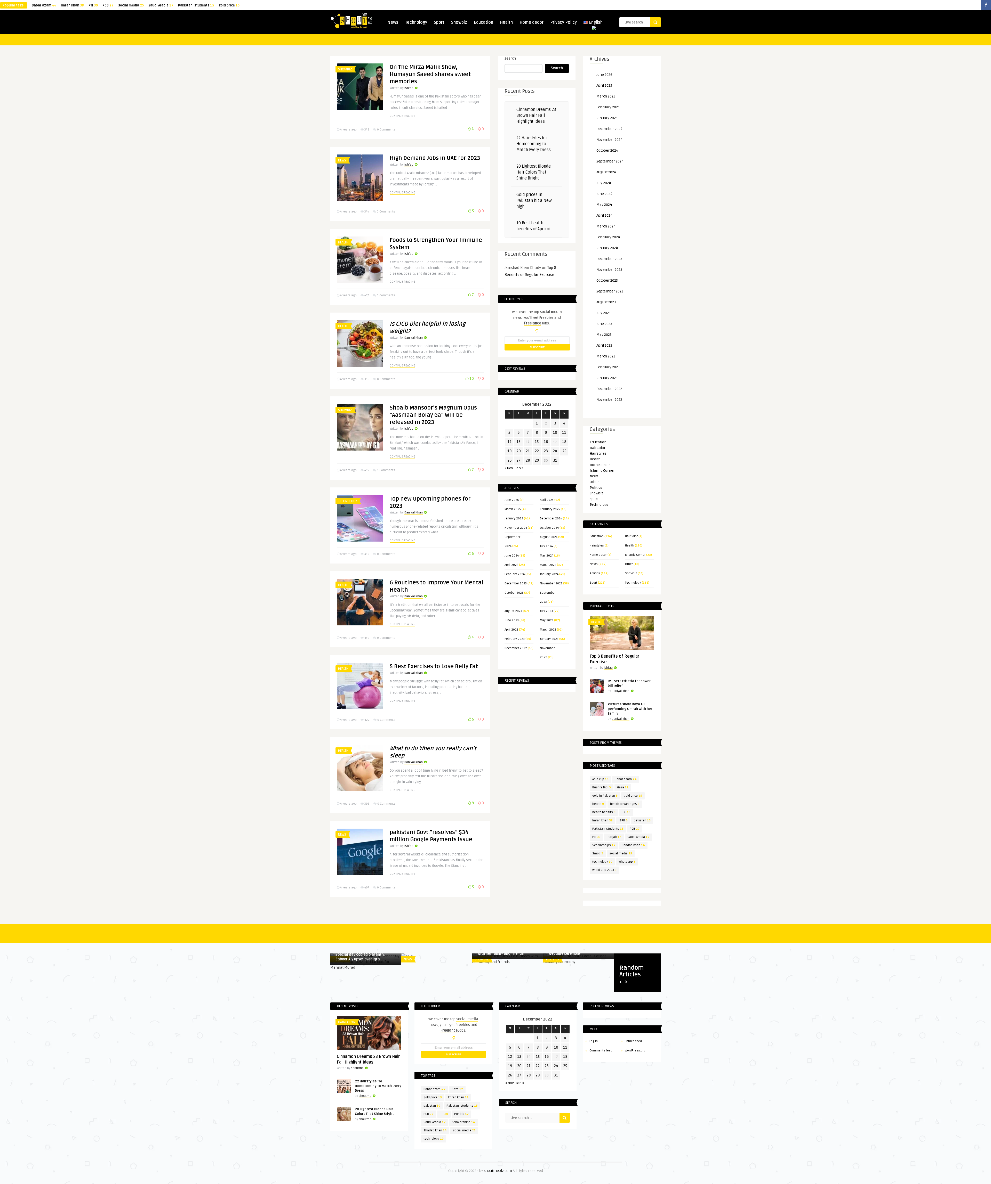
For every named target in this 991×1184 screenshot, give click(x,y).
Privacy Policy (563, 22)
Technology (416, 22)
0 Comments (386, 130)
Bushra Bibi (601, 787)
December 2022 (516, 648)
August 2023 (513, 611)
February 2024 (515, 574)
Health (506, 22)
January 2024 (549, 574)
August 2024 (548, 537)
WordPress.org (635, 1050)
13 (518, 442)
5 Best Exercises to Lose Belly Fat (434, 666)
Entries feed (633, 1041)
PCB (108, 5)
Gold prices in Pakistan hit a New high (534, 200)
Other (594, 482)
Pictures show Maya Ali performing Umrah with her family (630, 709)
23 (546, 451)
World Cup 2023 (604, 870)
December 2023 (516, 583)
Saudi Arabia (160, 5)
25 (564, 451)
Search (510, 58)
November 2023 (551, 583)
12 (509, 442)
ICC (626, 812)
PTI (93, 5)
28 (528, 460)
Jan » (519, 468)
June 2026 (512, 500)
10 (471, 379)
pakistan (642, 820)
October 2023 (514, 593)
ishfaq (408, 88)
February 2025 (550, 509)
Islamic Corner (602, 470)
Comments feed (600, 1050)
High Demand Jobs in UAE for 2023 (435, 158)
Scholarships (604, 845)
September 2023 (609, 291)
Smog (597, 853)
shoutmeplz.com (498, 1171)
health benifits (604, 812)
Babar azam (44, 5)
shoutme (357, 1068)
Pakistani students (196, 5)
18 (564, 442)
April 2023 (511, 630)
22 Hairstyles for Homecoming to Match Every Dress (533, 143)
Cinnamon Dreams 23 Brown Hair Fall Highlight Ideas (536, 115)
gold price (229, 5)
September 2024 (610, 161)
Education (483, 22)
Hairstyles (598, 453)
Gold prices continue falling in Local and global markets (507, 984)
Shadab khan (633, 845)
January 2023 (549, 639)
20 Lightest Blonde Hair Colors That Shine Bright (533, 172)
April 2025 (547, 500)
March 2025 (513, 509)
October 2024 (549, 528)
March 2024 (548, 565)
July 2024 (546, 546)
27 (518, 460)
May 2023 (546, 620)
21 (528, 451)
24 (555, 451)
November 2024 (516, 528)
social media (131, 5)
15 (537, 442)
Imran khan (72, 5)
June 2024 (512, 556)
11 (564, 432)
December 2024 (551, 518)
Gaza (622, 787)
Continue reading (402, 116)
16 (546, 442)
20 (518, 451)
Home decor (532, 22)
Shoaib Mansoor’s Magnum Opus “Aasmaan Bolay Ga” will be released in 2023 (433, 415)
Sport (439, 22)
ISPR (623, 820)
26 (509, 460)
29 (537, 460)
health (598, 804)
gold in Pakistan (605, 796)
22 (537, 451)
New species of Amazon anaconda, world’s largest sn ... (365, 984)
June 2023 (512, 620)
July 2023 (546, 611)
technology (602, 862)
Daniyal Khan (413, 338)
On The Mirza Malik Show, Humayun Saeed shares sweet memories (430, 74)
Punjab (614, 837)
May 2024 (546, 556)
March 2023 (548, 630)
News (392, 22)
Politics (596, 487)
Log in (593, 1041)
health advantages (625, 804)
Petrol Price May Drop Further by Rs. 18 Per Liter (436, 984)
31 (555, 460)
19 (509, 451)
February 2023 (515, 639)
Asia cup (600, 779)
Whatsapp (627, 862)
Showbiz (459, 22)
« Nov (509, 468)
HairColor (597, 448)
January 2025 (514, 518)
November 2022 (609, 399)
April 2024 (511, 565)
